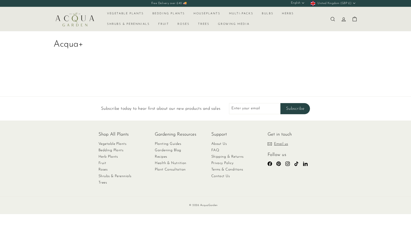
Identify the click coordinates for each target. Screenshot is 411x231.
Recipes (161, 156)
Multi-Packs (241, 13)
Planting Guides (168, 144)
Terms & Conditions (227, 169)
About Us (219, 144)
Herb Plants (108, 156)
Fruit (163, 24)
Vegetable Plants (125, 13)
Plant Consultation (170, 169)
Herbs (288, 13)
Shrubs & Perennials (128, 24)
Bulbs (267, 13)
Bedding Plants (168, 13)
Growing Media (233, 24)
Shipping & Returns (227, 156)
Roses (183, 24)
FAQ (215, 150)
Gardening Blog (168, 150)
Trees (203, 24)
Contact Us (220, 176)
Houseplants (207, 13)
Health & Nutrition (170, 163)
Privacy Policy (222, 163)
